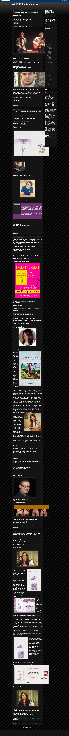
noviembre (49, 41)
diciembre (49, 40)
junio (48, 46)
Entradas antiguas (38, 723)
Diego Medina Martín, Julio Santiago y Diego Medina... (50, 57)
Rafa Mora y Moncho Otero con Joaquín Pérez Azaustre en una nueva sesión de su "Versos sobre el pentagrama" (27, 14)
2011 (47, 84)
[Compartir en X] (15, 105)
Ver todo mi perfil (48, 133)
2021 (48, 31)
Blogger (41, 733)
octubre (48, 43)
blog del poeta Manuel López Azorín (50, 93)
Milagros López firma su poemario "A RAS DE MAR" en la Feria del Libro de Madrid (26, 313)
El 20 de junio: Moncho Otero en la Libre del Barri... (50, 53)
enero (48, 79)
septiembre (49, 44)
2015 (48, 37)
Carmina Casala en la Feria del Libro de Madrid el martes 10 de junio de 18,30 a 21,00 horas (26, 534)
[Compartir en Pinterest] (17, 105)
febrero (48, 78)
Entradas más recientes (17, 723)
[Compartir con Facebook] (16, 105)
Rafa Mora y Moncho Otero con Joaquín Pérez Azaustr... (50, 48)
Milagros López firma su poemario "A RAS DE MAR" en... (50, 62)
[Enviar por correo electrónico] (13, 105)
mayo (48, 73)
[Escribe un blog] (14, 105)
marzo (48, 76)
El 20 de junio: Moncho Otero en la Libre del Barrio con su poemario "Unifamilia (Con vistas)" (27, 112)
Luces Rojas (34, 213)
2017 (48, 34)
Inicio (28, 723)
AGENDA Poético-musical (25, 4)
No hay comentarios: (36, 231)
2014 (48, 38)
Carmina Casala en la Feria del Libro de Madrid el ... (50, 70)
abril (48, 75)
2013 (48, 81)
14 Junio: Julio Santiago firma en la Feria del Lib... (50, 66)
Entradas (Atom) (29, 727)
